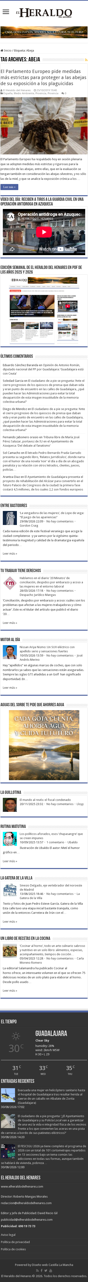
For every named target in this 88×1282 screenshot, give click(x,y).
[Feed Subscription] (86, 60)
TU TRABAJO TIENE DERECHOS (20, 571)
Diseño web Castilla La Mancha (52, 1265)
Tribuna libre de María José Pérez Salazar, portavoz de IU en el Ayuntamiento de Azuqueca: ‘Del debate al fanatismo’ (41, 441)
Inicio (7, 50)
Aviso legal (8, 1235)
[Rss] (37, 1270)
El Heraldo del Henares (17, 90)
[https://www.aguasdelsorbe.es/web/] (44, 32)
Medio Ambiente (24, 93)
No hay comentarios (59, 521)
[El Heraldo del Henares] (44, 12)
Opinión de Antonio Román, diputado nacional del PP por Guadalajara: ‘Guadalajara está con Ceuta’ (43, 369)
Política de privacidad (15, 1242)
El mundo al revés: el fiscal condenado (45, 800)
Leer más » (9, 187)
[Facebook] (41, 1270)
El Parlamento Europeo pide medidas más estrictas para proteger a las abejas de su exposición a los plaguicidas (43, 77)
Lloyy (80, 804)
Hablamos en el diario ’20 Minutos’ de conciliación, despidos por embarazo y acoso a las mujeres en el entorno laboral (51, 582)
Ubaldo (73, 842)
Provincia (40, 93)
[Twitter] (46, 1270)
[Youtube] (51, 1270)
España (8, 93)
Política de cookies (13, 1249)
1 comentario (55, 842)
